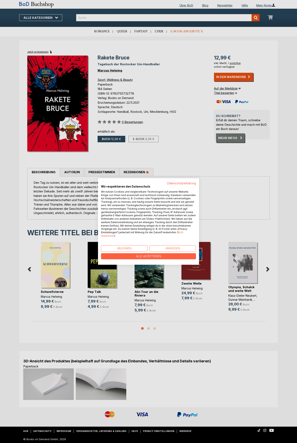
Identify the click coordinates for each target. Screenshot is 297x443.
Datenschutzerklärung (181, 183)
